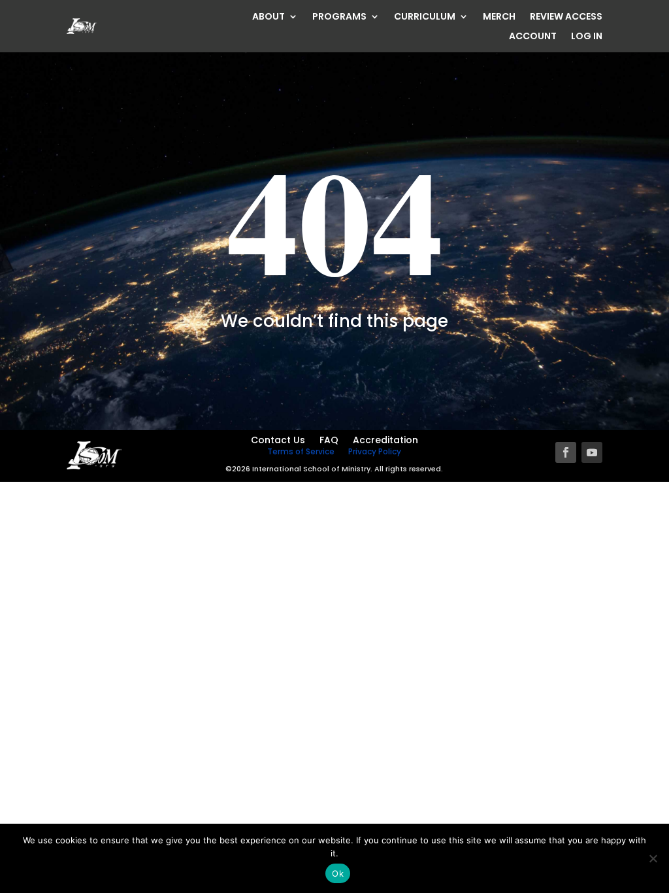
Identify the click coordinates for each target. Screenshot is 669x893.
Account (533, 36)
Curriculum (424, 17)
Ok (338, 873)
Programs (339, 17)
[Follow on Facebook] (565, 452)
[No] (652, 858)
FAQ (328, 440)
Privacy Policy (374, 451)
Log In (586, 36)
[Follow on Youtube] (591, 452)
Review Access (566, 17)
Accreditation (385, 440)
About (268, 17)
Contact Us (278, 440)
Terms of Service (300, 451)
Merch (499, 17)
